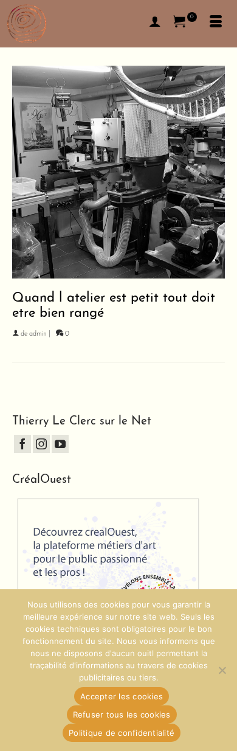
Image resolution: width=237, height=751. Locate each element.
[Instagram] (41, 444)
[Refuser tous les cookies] (222, 670)
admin (38, 334)
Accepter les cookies (121, 696)
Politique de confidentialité (121, 733)
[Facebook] (22, 444)
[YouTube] (60, 444)
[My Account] (155, 23)
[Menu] (216, 23)
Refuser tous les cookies (122, 714)
